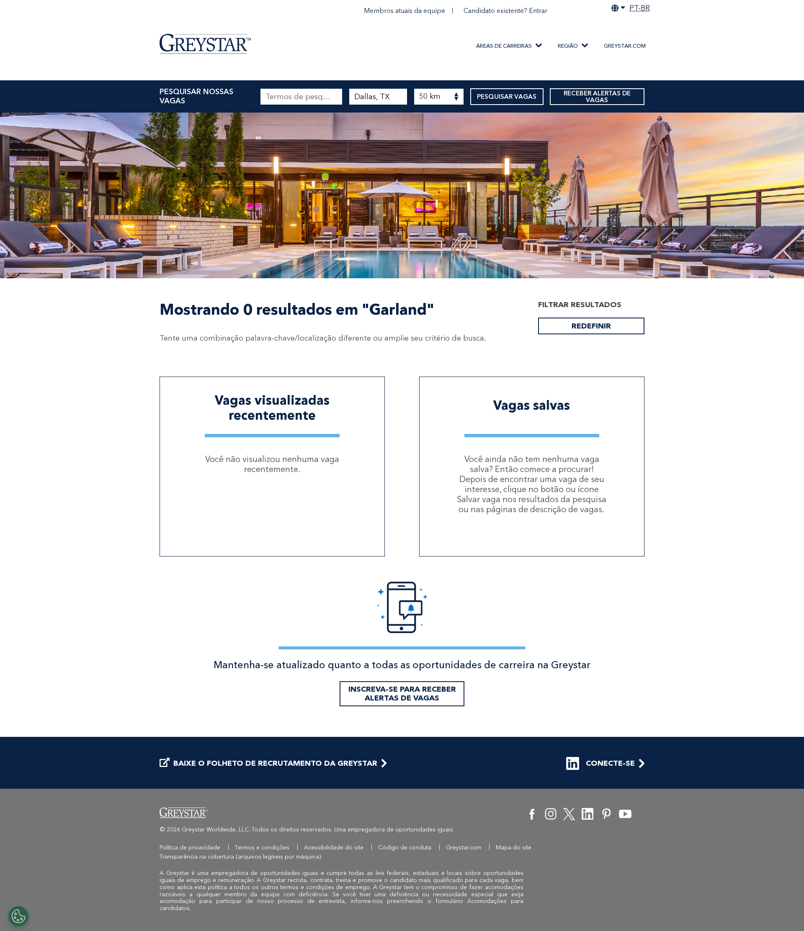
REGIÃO (568, 46)
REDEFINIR (591, 326)
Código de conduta (404, 847)
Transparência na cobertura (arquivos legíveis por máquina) (240, 856)
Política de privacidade (190, 847)
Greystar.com (625, 46)
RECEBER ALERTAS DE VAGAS (597, 97)
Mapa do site (513, 847)
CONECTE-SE (610, 763)
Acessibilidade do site (333, 847)
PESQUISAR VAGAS (506, 96)
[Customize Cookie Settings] (18, 916)
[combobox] (378, 96)
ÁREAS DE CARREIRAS (504, 46)
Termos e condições (262, 847)
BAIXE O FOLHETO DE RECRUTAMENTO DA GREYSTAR (275, 763)
